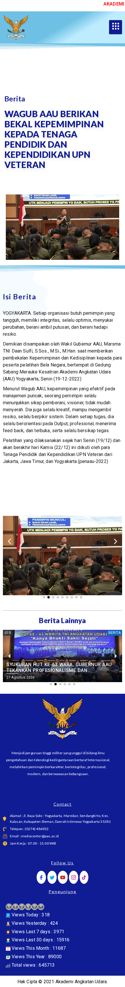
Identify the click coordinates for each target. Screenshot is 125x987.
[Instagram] (73, 877)
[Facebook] (41, 877)
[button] (9, 541)
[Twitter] (52, 877)
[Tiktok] (84, 877)
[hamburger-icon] (115, 27)
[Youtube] (63, 877)
